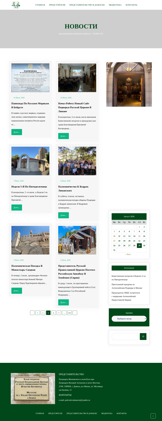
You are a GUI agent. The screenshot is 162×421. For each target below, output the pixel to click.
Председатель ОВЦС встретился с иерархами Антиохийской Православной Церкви (126, 296)
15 (139, 236)
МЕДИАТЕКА (115, 5)
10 (114, 236)
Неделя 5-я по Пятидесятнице (29, 186)
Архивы (129, 313)
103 (69, 313)
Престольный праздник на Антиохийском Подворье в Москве (127, 286)
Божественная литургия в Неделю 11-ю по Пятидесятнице (129, 278)
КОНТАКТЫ (131, 5)
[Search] (143, 336)
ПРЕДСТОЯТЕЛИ (57, 5)
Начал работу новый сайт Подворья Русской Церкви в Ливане (74, 107)
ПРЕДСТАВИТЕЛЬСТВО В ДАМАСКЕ (87, 5)
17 (114, 241)
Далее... (17, 132)
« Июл (128, 254)
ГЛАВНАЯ (40, 5)
